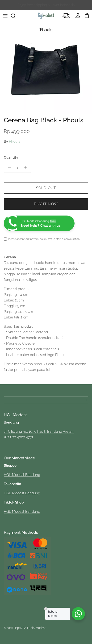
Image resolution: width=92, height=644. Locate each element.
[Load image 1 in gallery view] (46, 68)
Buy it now (46, 204)
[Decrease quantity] (8, 167)
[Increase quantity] (27, 167)
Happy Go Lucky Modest (30, 628)
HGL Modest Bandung (22, 475)
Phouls (14, 141)
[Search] (15, 16)
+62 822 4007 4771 (18, 437)
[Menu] (5, 16)
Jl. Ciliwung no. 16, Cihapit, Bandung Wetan (39, 431)
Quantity (11, 157)
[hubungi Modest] (78, 613)
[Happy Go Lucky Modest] (46, 15)
